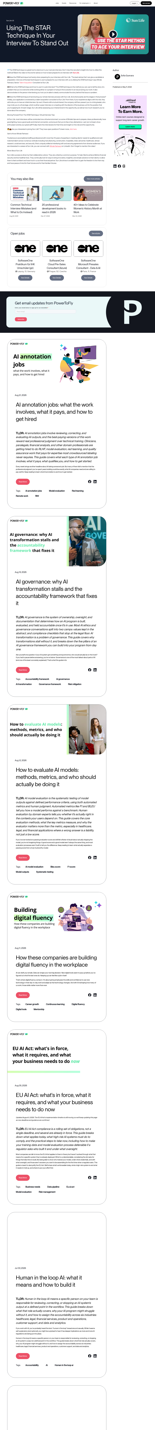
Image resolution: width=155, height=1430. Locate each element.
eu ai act (70, 1187)
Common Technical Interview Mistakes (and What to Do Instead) (23, 208)
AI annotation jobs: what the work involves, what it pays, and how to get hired (54, 411)
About (96, 3)
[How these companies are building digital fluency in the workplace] (56, 917)
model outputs (22, 872)
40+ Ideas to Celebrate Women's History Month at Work (88, 208)
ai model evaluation (34, 867)
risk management (47, 1192)
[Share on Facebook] (89, 481)
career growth (32, 1004)
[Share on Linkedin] (95, 481)
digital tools (21, 1009)
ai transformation (24, 684)
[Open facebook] (119, 166)
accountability (32, 1365)
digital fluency (78, 1004)
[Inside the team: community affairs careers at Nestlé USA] (56, 1410)
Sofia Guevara (127, 75)
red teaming (78, 491)
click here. (73, 129)
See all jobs (96, 233)
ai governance (63, 679)
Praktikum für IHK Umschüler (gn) (25, 266)
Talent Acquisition (25, 83)
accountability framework (37, 679)
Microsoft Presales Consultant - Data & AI (88, 266)
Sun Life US (10, 20)
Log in (134, 3)
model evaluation (57, 491)
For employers (84, 3)
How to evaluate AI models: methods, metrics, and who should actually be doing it (56, 776)
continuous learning (55, 1004)
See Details (25, 278)
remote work (22, 496)
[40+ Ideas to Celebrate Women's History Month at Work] (88, 193)
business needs (32, 1187)
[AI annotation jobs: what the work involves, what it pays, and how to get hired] (56, 364)
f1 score (71, 867)
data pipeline (53, 1187)
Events (64, 3)
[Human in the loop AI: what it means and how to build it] (56, 1237)
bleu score (55, 867)
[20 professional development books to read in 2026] (56, 193)
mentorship (39, 1009)
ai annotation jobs (33, 491)
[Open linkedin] (115, 166)
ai (47, 1365)
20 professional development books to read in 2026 (54, 208)
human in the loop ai (64, 1365)
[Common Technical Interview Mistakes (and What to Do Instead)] (25, 193)
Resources (72, 3)
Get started (146, 3)
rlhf (37, 496)
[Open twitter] (123, 166)
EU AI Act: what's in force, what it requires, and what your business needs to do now (54, 1102)
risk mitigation (74, 684)
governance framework (50, 684)
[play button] (113, 34)
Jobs (57, 3)
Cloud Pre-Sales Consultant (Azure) (57, 266)
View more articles (93, 179)
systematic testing (44, 872)
